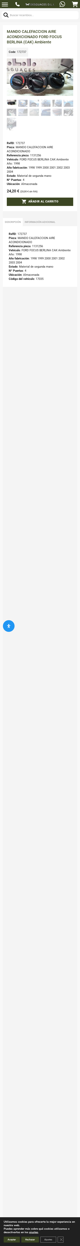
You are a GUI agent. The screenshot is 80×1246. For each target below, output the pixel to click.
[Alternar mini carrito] (75, 4)
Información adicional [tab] (40, 222)
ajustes (33, 1232)
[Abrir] (5, 4)
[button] (68, 63)
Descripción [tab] (13, 222)
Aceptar (12, 1239)
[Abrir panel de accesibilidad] (9, 626)
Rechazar (30, 1239)
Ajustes (48, 1239)
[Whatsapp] (63, 4)
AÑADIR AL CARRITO (43, 201)
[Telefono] (18, 5)
